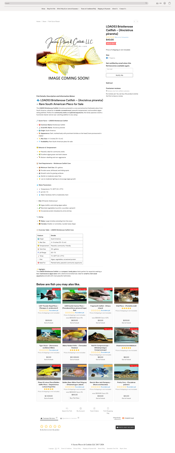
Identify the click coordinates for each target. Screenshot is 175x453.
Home (43, 9)
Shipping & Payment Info (89, 448)
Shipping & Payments (104, 9)
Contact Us (123, 9)
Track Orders (94, 411)
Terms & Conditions (66, 448)
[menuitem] (134, 21)
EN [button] (157, 3)
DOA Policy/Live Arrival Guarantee (67, 9)
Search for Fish (67, 411)
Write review (118, 37)
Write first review (126, 427)
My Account (81, 411)
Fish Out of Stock (54, 21)
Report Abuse (123, 448)
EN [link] (56, 448)
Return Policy (101, 448)
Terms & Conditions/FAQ (88, 9)
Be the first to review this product (49, 430)
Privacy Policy (77, 448)
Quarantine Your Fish (112, 448)
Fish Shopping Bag (108, 412)
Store (44, 21)
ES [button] (161, 3)
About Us (115, 9)
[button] (165, 3)
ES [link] (58, 448)
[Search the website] (146, 3)
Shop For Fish (51, 9)
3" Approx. (111, 58)
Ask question (125, 37)
